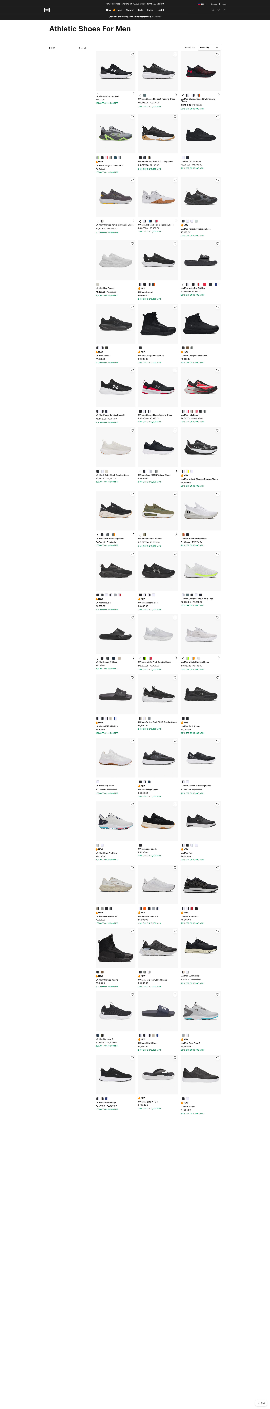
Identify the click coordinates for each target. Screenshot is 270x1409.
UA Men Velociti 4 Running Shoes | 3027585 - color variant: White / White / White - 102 (187, 781)
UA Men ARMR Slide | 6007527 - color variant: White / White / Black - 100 (149, 1035)
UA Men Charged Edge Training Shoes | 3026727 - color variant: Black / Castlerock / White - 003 (149, 411)
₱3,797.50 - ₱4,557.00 (106, 542)
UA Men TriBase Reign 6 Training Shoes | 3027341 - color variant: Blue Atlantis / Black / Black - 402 (150, 221)
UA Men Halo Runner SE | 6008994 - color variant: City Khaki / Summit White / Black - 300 (97, 908)
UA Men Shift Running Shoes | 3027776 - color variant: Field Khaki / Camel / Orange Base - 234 (183, 534)
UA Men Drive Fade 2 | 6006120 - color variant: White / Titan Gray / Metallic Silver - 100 (187, 1035)
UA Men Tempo (188, 1106)
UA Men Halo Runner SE (106, 916)
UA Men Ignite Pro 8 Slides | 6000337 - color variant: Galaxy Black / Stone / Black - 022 (193, 284)
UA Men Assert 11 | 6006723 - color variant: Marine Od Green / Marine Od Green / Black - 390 (106, 347)
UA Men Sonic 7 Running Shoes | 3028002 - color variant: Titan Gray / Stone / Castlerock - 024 (107, 534)
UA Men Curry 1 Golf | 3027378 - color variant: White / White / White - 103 (97, 781)
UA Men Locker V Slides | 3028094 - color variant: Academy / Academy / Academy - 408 (113, 658)
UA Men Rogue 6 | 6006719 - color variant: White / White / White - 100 (106, 594)
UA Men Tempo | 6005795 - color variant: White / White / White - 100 (187, 1098)
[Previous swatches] (98, 94)
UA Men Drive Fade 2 (190, 1043)
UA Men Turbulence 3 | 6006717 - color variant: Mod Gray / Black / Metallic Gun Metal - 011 (153, 908)
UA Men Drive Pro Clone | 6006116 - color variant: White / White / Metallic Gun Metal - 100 (102, 845)
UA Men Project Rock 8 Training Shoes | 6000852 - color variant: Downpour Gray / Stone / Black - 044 (144, 157)
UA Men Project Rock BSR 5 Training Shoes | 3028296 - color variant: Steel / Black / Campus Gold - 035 (149, 718)
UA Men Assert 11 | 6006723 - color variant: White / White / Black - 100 (102, 347)
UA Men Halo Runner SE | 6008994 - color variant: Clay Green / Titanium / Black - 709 (110, 908)
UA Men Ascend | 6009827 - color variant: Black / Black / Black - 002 (144, 284)
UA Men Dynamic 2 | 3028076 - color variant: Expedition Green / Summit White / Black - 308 (102, 1035)
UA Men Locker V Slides (106, 662)
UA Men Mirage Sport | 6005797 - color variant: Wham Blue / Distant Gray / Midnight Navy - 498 (149, 781)
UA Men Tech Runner (190, 726)
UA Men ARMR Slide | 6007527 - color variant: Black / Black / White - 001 (144, 1035)
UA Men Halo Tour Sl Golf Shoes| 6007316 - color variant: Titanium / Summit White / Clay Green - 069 (144, 972)
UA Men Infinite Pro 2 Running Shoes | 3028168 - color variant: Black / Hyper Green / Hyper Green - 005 (144, 658)
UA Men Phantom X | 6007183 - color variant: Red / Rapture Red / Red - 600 (191, 908)
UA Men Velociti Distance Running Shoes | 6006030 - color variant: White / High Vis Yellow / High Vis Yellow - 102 (187, 471)
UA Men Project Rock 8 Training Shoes (155, 161)
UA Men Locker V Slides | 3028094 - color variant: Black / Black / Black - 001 (102, 658)
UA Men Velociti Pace (148, 603)
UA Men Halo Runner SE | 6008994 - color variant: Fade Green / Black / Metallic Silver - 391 (102, 908)
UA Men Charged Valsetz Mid (194, 355)
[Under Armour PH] (47, 10)
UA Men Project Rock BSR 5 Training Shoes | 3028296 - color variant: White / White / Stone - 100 (144, 718)
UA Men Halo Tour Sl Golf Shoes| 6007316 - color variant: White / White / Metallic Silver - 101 (149, 972)
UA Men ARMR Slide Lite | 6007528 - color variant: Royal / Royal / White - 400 (115, 718)
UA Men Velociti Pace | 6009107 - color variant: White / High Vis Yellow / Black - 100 (149, 594)
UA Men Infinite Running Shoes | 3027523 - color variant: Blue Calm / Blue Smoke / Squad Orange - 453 (193, 658)
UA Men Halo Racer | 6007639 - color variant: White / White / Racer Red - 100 (187, 411)
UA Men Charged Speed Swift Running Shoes (198, 100)
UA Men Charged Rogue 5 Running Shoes (156, 99)
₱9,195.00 (185, 359)
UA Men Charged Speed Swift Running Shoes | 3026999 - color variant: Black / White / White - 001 (187, 95)
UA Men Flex (187, 853)
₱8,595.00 (186, 1046)
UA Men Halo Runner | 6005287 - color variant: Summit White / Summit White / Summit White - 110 (97, 284)
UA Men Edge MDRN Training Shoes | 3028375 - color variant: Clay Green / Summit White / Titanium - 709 (156, 471)
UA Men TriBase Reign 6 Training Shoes (156, 225)
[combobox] (202, 10)
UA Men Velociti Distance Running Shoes (199, 479)
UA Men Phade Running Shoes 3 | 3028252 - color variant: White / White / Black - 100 (102, 411)
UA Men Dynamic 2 (104, 1039)
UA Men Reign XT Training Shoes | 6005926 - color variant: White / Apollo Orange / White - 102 (191, 221)
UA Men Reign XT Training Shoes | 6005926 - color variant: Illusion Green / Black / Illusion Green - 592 (196, 221)
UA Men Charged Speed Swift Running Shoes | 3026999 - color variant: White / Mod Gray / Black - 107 (193, 95)
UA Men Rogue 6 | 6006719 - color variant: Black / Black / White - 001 (110, 594)
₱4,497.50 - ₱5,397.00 (106, 478)
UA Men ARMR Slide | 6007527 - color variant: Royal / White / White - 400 (157, 1035)
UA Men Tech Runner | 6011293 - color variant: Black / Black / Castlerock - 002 (187, 718)
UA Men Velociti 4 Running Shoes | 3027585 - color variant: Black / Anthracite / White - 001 (183, 781)
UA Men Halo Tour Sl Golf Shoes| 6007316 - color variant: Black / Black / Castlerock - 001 (140, 972)
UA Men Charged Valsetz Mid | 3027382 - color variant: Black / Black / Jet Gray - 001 (183, 347)
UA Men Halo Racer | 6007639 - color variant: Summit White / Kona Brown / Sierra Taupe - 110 (191, 411)
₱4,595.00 (100, 606)
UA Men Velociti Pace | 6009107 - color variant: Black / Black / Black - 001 (140, 594)
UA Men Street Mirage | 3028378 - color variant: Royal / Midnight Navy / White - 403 (106, 1098)
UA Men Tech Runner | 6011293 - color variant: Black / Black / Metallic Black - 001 (183, 718)
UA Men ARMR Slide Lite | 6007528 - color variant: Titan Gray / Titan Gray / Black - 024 (102, 718)
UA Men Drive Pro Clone (106, 853)
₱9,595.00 (100, 920)
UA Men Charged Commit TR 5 (109, 165)
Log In (224, 4)
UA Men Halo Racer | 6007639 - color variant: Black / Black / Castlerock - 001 (200, 411)
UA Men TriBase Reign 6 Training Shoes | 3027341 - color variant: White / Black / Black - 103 (144, 221)
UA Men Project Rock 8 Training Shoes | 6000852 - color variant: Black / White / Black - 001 (140, 157)
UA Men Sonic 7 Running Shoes (110, 538)
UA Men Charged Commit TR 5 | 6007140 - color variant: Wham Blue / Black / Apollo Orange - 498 (115, 157)
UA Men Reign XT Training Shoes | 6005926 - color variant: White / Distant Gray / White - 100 (187, 221)
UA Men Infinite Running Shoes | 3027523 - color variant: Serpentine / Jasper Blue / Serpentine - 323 (198, 658)
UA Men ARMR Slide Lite (107, 726)
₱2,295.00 (143, 1105)
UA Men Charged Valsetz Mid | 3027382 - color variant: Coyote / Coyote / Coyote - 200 (187, 347)
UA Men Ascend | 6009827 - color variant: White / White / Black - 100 (149, 284)
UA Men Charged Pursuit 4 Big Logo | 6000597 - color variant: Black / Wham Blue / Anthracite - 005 (191, 594)
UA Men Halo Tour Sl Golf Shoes (152, 980)
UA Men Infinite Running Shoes (195, 662)
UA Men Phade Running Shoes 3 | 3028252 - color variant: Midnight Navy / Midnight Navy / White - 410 (106, 411)
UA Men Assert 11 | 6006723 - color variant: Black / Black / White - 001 (97, 347)
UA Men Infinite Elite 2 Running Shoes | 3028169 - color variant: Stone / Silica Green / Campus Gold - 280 (106, 471)
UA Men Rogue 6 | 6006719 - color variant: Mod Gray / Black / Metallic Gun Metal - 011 (115, 594)
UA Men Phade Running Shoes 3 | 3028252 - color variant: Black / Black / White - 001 (97, 411)
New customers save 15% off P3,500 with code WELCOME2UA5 (135, 4)
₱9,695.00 (143, 359)
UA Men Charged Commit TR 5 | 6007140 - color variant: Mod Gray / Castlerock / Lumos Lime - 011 (97, 157)
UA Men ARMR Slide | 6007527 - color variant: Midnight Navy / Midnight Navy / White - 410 (140, 1035)
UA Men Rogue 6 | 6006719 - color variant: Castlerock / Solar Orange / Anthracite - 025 (102, 594)
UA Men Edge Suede (147, 849)
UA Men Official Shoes (191, 161)
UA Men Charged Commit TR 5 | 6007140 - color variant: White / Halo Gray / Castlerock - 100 (119, 157)
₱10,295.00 (101, 856)
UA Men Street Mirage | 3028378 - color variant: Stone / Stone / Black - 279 (102, 1098)
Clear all (82, 48)
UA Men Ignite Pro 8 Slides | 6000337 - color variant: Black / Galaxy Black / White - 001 (187, 284)
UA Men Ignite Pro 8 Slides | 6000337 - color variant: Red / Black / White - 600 (198, 284)
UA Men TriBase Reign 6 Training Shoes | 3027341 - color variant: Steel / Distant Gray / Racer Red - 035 (156, 221)
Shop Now (156, 17)
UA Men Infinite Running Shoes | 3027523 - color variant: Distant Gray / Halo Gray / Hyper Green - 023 (187, 658)
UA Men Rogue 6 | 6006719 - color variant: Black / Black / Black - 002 (97, 594)
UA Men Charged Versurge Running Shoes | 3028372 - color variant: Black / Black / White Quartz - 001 (102, 221)
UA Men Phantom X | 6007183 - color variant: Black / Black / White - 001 (183, 908)
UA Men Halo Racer (190, 415)
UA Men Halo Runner (105, 288)
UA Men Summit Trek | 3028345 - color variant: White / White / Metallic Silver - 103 (187, 972)
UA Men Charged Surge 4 (107, 96)
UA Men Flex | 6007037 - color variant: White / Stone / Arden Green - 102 (196, 845)
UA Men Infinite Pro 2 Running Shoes (154, 662)
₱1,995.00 (143, 1046)
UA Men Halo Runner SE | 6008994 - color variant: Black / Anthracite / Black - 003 (106, 908)
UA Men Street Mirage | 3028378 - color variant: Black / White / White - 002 (97, 1098)
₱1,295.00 (100, 730)
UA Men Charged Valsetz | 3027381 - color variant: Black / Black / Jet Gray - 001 (97, 972)
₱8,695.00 (143, 606)
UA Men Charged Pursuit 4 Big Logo (197, 599)
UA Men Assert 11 (103, 355)
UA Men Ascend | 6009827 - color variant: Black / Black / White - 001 (140, 284)
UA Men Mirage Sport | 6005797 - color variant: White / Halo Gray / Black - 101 (144, 781)
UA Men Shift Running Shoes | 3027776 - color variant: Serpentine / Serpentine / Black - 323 (187, 534)
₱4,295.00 (186, 730)
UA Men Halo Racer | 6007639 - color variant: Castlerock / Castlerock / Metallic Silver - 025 (204, 411)
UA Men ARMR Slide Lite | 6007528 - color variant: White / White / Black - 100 (106, 718)
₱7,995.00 (185, 232)
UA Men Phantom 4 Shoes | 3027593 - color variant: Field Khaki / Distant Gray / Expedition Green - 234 (144, 534)
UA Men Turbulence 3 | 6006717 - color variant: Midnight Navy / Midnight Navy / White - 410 (157, 908)
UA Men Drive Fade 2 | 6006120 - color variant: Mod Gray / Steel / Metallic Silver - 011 (183, 1035)
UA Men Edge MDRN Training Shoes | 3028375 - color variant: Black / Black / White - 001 (144, 471)
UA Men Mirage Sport (148, 790)
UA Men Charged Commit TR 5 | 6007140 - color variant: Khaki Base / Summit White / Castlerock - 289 (110, 157)
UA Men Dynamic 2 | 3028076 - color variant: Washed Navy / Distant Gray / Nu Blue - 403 (97, 1035)
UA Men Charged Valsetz (107, 980)
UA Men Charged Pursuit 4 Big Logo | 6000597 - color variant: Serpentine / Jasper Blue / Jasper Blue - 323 (187, 594)
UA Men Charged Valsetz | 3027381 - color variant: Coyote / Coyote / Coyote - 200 (102, 972)
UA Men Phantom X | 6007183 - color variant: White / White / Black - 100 (187, 908)
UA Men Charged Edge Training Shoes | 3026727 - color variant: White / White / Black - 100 (144, 411)
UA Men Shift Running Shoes (194, 538)
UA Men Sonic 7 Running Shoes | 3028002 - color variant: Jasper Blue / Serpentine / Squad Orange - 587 (113, 534)
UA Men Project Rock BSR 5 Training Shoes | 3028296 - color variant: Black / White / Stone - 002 (140, 718)
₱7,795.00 (143, 726)
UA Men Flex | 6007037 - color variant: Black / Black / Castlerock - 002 (187, 845)
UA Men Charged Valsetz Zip (151, 355)
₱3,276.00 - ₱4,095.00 (191, 602)
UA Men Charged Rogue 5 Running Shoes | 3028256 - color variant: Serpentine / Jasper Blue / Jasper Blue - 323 (144, 95)
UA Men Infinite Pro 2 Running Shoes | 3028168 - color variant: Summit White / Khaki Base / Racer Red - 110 (150, 658)
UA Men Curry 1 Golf (105, 785)
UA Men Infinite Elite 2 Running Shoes (112, 475)
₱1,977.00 (100, 100)
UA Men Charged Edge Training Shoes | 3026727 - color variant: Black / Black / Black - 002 (140, 411)
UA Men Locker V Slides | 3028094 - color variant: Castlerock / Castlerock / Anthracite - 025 (107, 658)
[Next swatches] (133, 94)
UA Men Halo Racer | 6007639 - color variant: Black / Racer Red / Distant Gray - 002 (183, 411)
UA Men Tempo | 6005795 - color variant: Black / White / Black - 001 (183, 1098)
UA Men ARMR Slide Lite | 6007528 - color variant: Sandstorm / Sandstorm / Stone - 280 (110, 718)
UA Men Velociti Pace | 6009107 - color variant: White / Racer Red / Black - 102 (144, 594)
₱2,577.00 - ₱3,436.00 (106, 1106)
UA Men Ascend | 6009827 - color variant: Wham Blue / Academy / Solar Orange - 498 (153, 284)
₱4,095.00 (143, 296)
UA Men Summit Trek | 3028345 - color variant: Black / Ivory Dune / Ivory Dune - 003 (183, 972)
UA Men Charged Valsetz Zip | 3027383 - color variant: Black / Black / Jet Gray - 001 (140, 347)
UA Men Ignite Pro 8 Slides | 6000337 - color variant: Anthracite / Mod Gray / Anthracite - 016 (210, 284)
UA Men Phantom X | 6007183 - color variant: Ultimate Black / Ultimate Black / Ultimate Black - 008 (196, 908)
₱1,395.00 (100, 665)
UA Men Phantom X (190, 916)
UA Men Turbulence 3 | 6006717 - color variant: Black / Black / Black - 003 (149, 908)
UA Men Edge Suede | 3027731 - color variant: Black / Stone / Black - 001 (140, 845)
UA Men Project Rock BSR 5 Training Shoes (157, 722)
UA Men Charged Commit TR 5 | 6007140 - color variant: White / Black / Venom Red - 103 (106, 157)
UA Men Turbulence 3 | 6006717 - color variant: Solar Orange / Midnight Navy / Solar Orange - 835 (144, 908)
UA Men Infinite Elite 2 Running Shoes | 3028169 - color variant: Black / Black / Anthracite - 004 (97, 471)
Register (214, 4)
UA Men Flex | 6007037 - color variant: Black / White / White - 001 (183, 845)
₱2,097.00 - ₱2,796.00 (191, 165)
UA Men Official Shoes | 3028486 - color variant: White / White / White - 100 (183, 157)
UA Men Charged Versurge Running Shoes (114, 225)
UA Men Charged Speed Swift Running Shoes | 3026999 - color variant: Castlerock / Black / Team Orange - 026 (198, 95)
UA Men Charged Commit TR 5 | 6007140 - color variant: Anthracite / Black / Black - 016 (102, 157)
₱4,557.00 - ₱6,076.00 (191, 542)
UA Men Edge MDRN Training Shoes (154, 475)
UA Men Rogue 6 (103, 603)
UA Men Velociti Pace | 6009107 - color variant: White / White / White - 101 (153, 594)
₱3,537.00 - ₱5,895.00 (148, 418)
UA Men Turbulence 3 (148, 916)
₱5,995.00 (100, 169)
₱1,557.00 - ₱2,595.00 (191, 291)
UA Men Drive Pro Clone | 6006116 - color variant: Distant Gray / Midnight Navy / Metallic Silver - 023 (97, 845)
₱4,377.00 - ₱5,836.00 (148, 228)
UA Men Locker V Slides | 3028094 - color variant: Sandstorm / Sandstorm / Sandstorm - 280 (119, 658)
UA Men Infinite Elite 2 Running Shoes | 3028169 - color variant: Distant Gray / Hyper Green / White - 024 (102, 471)
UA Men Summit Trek (190, 976)
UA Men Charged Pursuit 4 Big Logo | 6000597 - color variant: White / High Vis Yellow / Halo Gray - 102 (183, 594)
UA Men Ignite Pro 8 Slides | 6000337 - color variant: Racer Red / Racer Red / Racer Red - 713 (204, 284)
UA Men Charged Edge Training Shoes (155, 415)
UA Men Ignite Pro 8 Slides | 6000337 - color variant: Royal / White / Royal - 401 (216, 284)
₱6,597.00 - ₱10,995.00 (192, 418)
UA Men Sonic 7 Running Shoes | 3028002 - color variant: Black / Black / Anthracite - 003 (102, 534)
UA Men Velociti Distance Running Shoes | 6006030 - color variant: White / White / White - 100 (191, 471)
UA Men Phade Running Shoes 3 (110, 415)
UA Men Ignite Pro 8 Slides (193, 288)
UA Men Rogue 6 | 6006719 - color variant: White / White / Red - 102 (119, 594)
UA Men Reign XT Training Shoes (196, 229)
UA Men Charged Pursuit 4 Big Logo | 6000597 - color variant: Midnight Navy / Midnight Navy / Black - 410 (200, 594)
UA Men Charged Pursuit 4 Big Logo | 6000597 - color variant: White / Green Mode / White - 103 (196, 594)
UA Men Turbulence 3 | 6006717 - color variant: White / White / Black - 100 (140, 908)
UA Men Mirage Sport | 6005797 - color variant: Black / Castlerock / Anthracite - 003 (140, 781)
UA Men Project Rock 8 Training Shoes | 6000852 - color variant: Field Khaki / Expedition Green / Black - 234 (149, 157)
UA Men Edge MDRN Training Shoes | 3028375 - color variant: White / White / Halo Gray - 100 (150, 471)
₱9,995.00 (186, 482)
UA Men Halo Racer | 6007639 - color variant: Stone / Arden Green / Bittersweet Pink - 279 (196, 411)
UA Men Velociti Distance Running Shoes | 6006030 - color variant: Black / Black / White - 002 (183, 471)
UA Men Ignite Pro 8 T (148, 1102)
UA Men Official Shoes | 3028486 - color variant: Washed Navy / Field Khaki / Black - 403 (187, 157)
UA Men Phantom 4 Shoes (150, 538)
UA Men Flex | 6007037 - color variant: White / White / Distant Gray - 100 (191, 845)
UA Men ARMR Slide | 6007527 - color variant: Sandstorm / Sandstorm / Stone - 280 (153, 1035)
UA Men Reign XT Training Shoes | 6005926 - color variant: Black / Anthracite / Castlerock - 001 (183, 221)
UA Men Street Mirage (106, 1102)
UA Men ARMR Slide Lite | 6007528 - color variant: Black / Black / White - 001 (97, 718)
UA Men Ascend (145, 292)
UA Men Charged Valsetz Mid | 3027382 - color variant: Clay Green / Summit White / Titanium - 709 (191, 347)
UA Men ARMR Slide (147, 1043)
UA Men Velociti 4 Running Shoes (196, 785)
